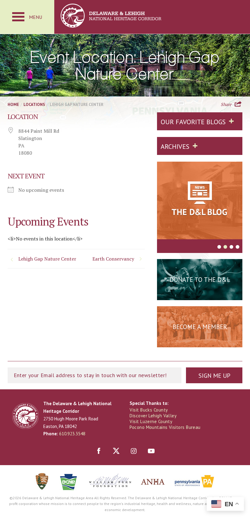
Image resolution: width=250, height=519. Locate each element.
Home (13, 104)
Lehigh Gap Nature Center (47, 258)
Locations (34, 104)
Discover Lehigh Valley (153, 416)
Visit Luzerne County (151, 421)
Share (226, 103)
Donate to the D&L (200, 279)
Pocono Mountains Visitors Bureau (165, 427)
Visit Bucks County (149, 410)
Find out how (199, 341)
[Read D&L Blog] (199, 201)
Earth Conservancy (113, 258)
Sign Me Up (214, 376)
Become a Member (200, 327)
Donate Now (199, 294)
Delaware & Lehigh (25, 416)
